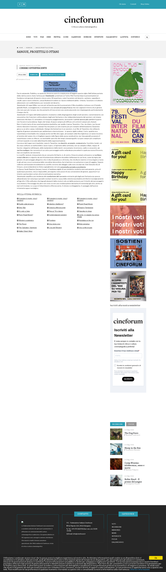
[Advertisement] (127, 407)
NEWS (114, 533)
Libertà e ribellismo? (56, 204)
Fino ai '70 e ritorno (56, 211)
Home (21, 47)
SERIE (49, 37)
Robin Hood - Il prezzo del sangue (133, 480)
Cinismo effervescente (57, 208)
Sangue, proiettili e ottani (53, 74)
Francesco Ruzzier (133, 450)
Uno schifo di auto (85, 228)
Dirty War (22, 208)
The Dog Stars (131, 433)
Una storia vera (54, 224)
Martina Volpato (132, 469)
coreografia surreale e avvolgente (73, 167)
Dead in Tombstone (86, 208)
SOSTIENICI (135, 37)
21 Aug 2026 (129, 459)
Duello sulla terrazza (26, 204)
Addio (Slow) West (25, 231)
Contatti (133, 4)
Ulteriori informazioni (140, 569)
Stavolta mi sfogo (85, 211)
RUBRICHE (87, 37)
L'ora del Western (55, 228)
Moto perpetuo (84, 224)
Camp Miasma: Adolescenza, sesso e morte (134, 465)
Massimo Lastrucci (133, 435)
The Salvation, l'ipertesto (28, 228)
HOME (28, 37)
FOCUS (131, 424)
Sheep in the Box (133, 448)
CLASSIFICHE (76, 37)
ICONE (65, 37)
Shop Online (145, 4)
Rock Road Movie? (26, 215)
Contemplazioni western (58, 215)
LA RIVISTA (124, 37)
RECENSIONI (117, 424)
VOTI (35, 37)
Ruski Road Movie (86, 204)
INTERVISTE (98, 37)
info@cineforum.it (79, 534)
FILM (42, 37)
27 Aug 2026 (129, 429)
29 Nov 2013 (22, 74)
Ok (156, 557)
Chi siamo (122, 4)
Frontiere (52, 220)
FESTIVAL (57, 37)
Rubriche (29, 47)
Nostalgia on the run (86, 220)
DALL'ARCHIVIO (111, 37)
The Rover (23, 224)
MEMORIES (116, 530)
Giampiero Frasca (24, 79)
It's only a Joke (24, 211)
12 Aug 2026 (129, 476)
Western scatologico (26, 220)
